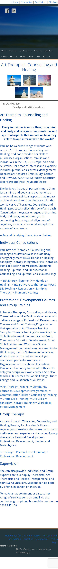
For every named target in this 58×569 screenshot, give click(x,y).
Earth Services (25, 51)
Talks (38, 56)
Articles (4, 56)
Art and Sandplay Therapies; (20, 235)
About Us (46, 56)
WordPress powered (28, 549)
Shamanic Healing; (26, 292)
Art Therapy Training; (16, 386)
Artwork (23, 56)
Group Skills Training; (16, 398)
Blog (31, 56)
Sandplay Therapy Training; (17, 402)
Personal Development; (31, 452)
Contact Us (40, 2)
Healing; (8, 452)
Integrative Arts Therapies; (30, 284)
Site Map (53, 2)
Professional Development (16, 456)
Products (13, 56)
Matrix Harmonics (8, 545)
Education (48, 51)
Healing (46, 235)
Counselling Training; (43, 394)
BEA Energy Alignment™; (18, 280)
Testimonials (42, 539)
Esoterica (38, 51)
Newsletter (26, 2)
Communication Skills (13, 394)
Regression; (25, 288)
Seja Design (24, 552)
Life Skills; (38, 398)
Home (15, 2)
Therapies (13, 51)
